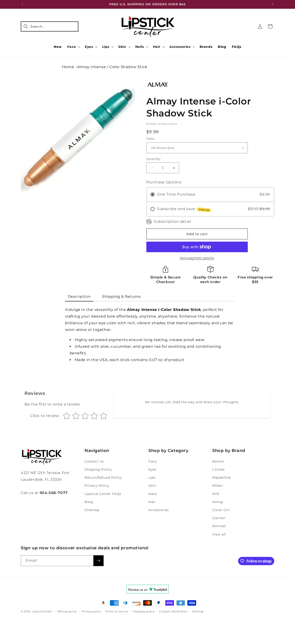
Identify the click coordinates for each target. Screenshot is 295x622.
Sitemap (92, 510)
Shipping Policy (98, 469)
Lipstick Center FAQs (103, 494)
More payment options (197, 258)
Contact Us (94, 461)
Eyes (89, 47)
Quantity (153, 159)
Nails (139, 47)
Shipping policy (144, 611)
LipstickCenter (42, 611)
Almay (217, 502)
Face (71, 47)
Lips (105, 47)
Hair (156, 47)
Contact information (173, 611)
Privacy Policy (97, 485)
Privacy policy (91, 611)
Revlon (218, 461)
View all (219, 534)
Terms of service (116, 611)
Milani (217, 485)
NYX (215, 494)
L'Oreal (218, 469)
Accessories (180, 47)
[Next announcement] (273, 4)
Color (150, 138)
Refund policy (67, 611)
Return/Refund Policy (103, 477)
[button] (49, 26)
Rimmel (219, 526)
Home (68, 67)
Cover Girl (221, 510)
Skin (122, 47)
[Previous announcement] (22, 4)
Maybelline (221, 477)
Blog (89, 502)
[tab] (79, 296)
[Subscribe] (98, 560)
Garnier (218, 518)
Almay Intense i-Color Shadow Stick (112, 67)
